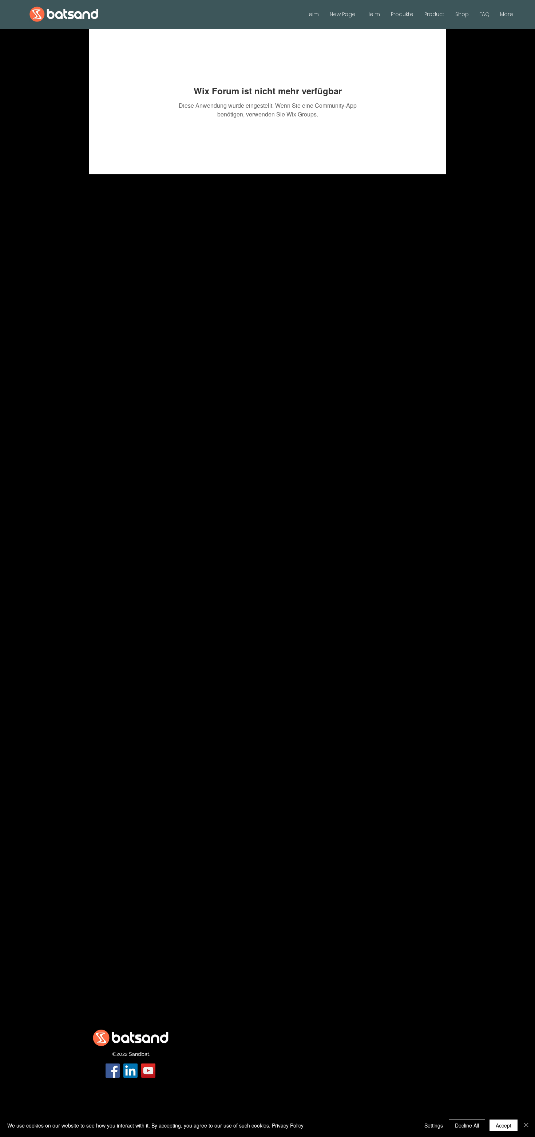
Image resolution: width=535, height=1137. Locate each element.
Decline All (467, 1125)
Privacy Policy (288, 1125)
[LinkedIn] (130, 1070)
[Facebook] (113, 1070)
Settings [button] (433, 1125)
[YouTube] (148, 1070)
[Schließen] (526, 1125)
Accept (503, 1125)
